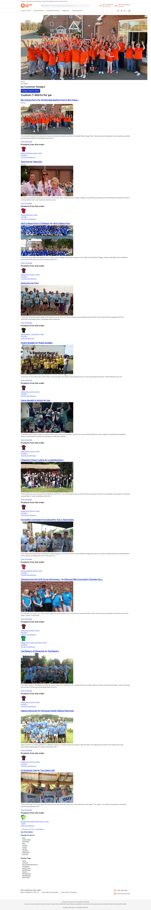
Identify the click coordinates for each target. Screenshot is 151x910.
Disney (24, 861)
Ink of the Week (27, 832)
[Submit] (42, 5)
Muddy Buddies (28, 343)
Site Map (86, 902)
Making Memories (29, 711)
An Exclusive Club (29, 770)
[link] (26, 6)
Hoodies (24, 845)
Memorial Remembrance (30, 864)
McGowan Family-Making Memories (57, 711)
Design (30, 91)
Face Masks (25, 841)
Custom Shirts (26, 840)
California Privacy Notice (66, 904)
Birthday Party (26, 874)
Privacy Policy (55, 904)
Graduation (25, 866)
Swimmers (26, 283)
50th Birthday (26, 870)
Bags (23, 838)
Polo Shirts (25, 850)
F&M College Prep (61, 223)
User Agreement (95, 904)
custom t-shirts (45, 904)
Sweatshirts (26, 852)
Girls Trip (25, 872)
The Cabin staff (47, 770)
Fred (36, 283)
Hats (23, 843)
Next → (41, 829)
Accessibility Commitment (82, 904)
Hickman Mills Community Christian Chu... (83, 579)
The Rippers (53, 651)
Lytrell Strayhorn (55, 460)
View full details (26, 142)
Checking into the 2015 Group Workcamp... (41, 579)
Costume (25, 863)
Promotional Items (78, 902)
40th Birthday (26, 875)
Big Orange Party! (29, 100)
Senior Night (26, 877)
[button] (124, 6)
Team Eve (25, 161)
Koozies (24, 849)
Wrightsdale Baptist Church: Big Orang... (60, 100)
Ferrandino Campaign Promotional (37, 519)
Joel (48, 400)
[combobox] (65, 5)
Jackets (24, 847)
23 (36, 829)
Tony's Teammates (65, 519)
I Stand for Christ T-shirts (33, 460)
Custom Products (67, 902)
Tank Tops (25, 854)
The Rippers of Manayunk (32, 651)
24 (38, 829)
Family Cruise (26, 868)
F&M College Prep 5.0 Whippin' (35, 223)
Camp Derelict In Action (32, 400)
